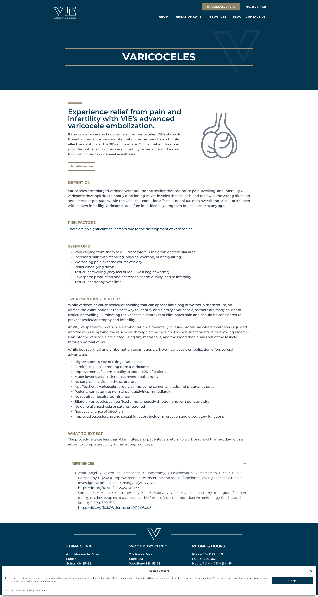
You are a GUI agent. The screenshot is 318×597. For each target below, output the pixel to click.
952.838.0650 (213, 554)
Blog (237, 16)
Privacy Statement (36, 590)
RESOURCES (217, 16)
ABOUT (164, 16)
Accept (292, 580)
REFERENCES (82, 464)
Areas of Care (189, 16)
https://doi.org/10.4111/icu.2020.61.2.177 (108, 488)
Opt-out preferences (15, 590)
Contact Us (256, 16)
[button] (311, 570)
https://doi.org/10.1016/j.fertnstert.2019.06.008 (114, 508)
